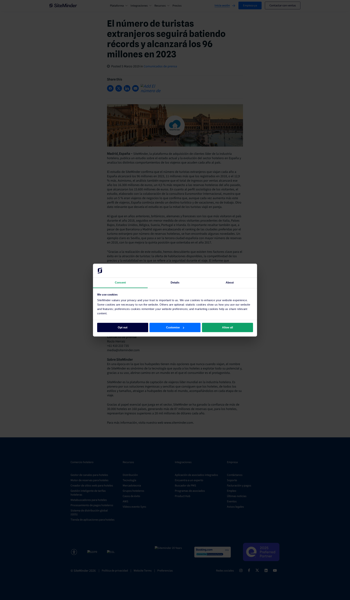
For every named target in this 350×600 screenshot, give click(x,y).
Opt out (122, 327)
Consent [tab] (120, 282)
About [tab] (230, 282)
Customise (173, 327)
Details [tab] (175, 282)
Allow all (227, 327)
